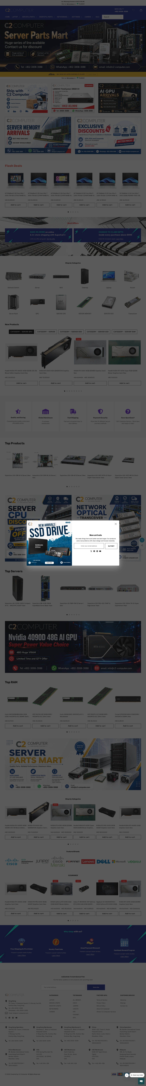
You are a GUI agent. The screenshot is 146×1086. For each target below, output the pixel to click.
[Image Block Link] (49, 543)
